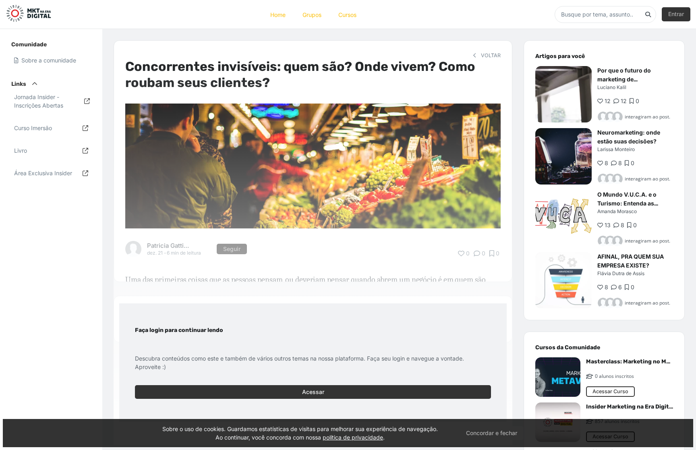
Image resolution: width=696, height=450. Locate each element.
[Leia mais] (563, 94)
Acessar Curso (610, 391)
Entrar (676, 13)
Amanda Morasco (617, 211)
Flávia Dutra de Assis (620, 273)
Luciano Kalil (611, 87)
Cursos (347, 14)
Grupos (311, 14)
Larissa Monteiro (616, 149)
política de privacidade (353, 437)
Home (278, 14)
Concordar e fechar (491, 432)
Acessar (313, 391)
